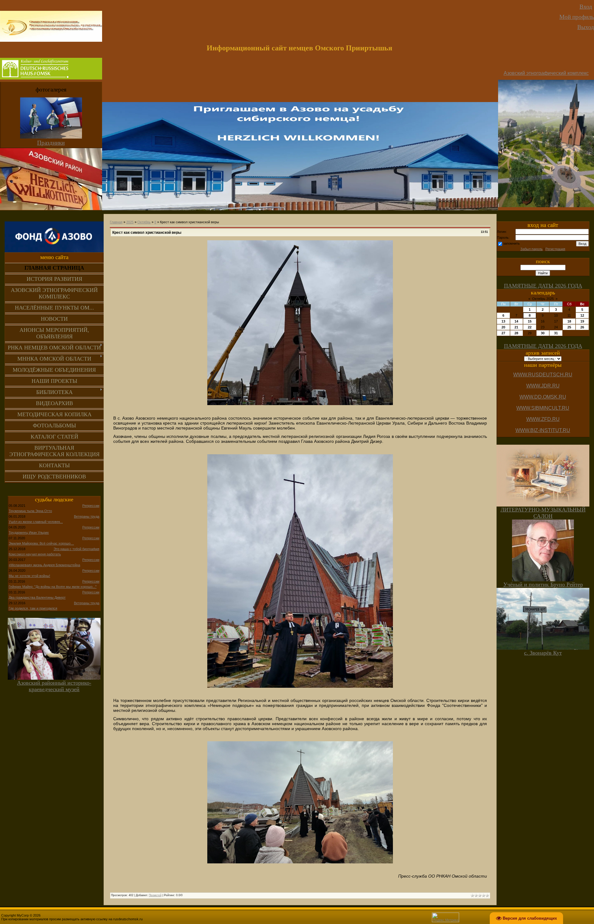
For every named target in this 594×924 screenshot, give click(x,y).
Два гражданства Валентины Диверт (37, 597)
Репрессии (90, 505)
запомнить (511, 243)
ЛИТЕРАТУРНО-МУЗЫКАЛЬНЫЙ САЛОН (543, 513)
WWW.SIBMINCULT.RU (542, 408)
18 (569, 321)
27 (503, 333)
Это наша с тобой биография (76, 549)
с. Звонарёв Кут (543, 653)
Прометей (155, 895)
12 (582, 315)
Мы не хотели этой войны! (29, 576)
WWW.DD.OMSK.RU (542, 397)
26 (582, 327)
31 (556, 333)
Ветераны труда (86, 516)
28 (516, 333)
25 (569, 327)
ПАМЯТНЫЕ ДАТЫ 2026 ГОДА (543, 286)
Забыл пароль (531, 249)
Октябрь (144, 222)
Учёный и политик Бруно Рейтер (543, 584)
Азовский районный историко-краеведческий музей (54, 686)
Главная (116, 222)
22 (530, 327)
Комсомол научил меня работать (35, 554)
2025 (130, 222)
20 (503, 327)
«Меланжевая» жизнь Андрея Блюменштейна (44, 565)
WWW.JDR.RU (543, 385)
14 (516, 321)
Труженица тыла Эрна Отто (30, 511)
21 (516, 327)
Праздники (51, 142)
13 (503, 321)
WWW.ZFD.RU (543, 419)
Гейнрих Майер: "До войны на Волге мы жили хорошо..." (53, 586)
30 (542, 333)
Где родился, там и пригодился (33, 608)
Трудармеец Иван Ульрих (29, 532)
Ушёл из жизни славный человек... (36, 522)
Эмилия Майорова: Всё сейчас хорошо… (41, 543)
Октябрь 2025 (543, 299)
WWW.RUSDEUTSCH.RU (542, 374)
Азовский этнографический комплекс (546, 73)
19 (582, 321)
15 (530, 321)
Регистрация (555, 249)
